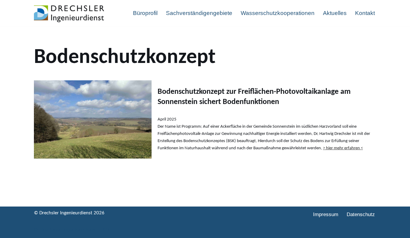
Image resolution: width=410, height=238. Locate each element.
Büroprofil (145, 13)
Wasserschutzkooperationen (278, 13)
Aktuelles (335, 13)
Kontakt (365, 13)
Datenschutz (361, 214)
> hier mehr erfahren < (343, 148)
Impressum (325, 214)
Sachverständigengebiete (199, 13)
